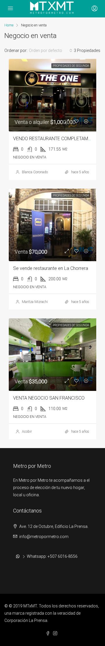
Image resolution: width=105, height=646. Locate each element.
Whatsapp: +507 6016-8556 (52, 556)
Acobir (27, 432)
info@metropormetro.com (44, 536)
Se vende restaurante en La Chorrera (50, 268)
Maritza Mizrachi (35, 302)
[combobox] (50, 50)
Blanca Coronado (35, 172)
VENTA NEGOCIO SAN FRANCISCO (49, 398)
